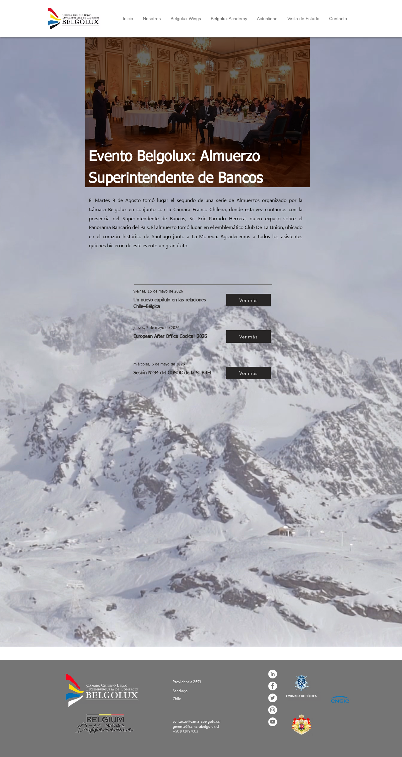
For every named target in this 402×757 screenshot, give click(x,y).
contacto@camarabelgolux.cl (196, 721)
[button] (152, 18)
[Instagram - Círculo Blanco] (272, 709)
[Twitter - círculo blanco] (272, 698)
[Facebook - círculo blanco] (272, 686)
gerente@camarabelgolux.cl (196, 726)
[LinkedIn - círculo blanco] (272, 674)
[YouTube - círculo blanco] (272, 721)
